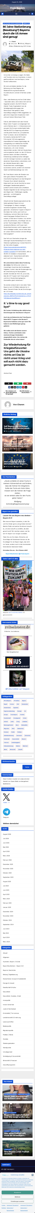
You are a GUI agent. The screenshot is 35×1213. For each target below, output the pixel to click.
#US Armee (27, 46)
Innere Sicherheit (8, 1004)
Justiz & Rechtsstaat (9, 1009)
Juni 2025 (6, 890)
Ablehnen (17, 1197)
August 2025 (7, 881)
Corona (12, 704)
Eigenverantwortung (9, 711)
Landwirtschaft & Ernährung (12, 1017)
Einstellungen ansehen (17, 1201)
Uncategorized (7, 1052)
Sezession (19, 735)
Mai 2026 (6, 847)
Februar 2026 (7, 860)
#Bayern (27, 43)
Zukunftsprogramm (9, 1065)
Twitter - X (6, 802)
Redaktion (18, 431)
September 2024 (8, 924)
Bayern (24, 700)
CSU (18, 704)
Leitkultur (24, 721)
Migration (6, 728)
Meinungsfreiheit (8, 725)
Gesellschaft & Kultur (9, 987)
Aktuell (5, 953)
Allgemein (6, 957)
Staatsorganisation (9, 1043)
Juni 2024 (6, 929)
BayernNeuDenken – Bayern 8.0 (13, 966)
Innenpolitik (26, 23)
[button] (32, 1175)
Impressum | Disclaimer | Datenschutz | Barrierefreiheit (13, 1208)
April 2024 (6, 937)
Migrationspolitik (8, 1030)
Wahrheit (25, 746)
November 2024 (8, 916)
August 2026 (7, 834)
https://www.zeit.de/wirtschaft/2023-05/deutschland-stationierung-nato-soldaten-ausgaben (15, 249)
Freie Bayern (17, 8)
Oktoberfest (20, 728)
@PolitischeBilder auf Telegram (17, 689)
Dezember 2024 (8, 911)
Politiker (19, 732)
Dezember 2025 (8, 864)
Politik (12, 732)
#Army (22, 43)
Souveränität (15, 739)
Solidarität (6, 739)
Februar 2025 (7, 903)
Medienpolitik (7, 1026)
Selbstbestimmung (9, 735)
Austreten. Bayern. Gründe (11, 961)
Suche (27, 767)
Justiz (12, 721)
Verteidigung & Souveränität (11, 1056)
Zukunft (20, 749)
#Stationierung (18, 46)
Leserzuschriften (8, 1022)
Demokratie (25, 704)
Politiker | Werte (8, 1035)
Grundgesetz (17, 718)
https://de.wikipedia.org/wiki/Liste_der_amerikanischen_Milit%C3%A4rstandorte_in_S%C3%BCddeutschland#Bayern (17, 296)
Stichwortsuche (9, 761)
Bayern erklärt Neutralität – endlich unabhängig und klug (17, 446)
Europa (6, 714)
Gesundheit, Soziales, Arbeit (12, 996)
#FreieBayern (7, 700)
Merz (17, 725)
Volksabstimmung (8, 746)
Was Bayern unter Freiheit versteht (16, 1153)
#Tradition (16, 700)
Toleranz (6, 742)
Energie (19, 711)
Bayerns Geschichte (9, 970)
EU (25, 711)
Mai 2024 (6, 933)
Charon (14, 41)
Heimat (6, 721)
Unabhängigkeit (16, 742)
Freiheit (22, 714)
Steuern (24, 739)
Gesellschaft (7, 718)
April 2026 (6, 851)
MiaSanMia (24, 725)
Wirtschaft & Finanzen (10, 1060)
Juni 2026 (6, 843)
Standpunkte (7, 1047)
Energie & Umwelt (8, 983)
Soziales (5, 1039)
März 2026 (6, 856)
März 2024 (6, 941)
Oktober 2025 (7, 873)
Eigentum (15, 707)
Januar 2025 (7, 907)
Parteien (6, 732)
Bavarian (18, 449)
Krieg (18, 721)
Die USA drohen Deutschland (24, 391)
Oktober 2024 (7, 920)
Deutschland (7, 707)
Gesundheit (6, 992)
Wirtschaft (12, 749)
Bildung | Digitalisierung (10, 974)
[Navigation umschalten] (16, 14)
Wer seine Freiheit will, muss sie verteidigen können (15, 1135)
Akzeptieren (17, 1192)
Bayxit (5, 704)
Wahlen (18, 746)
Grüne (24, 718)
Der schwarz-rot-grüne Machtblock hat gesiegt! (11, 392)
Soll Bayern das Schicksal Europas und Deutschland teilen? (16, 428)
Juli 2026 (6, 838)
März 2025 (6, 899)
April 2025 (6, 894)
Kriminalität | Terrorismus (11, 1013)
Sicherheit (27, 735)
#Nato (11, 46)
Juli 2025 (6, 886)
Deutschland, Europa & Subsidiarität (12, 23)
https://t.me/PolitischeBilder (15, 612)
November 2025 (8, 868)
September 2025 (8, 877)
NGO (13, 728)
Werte (5, 749)
